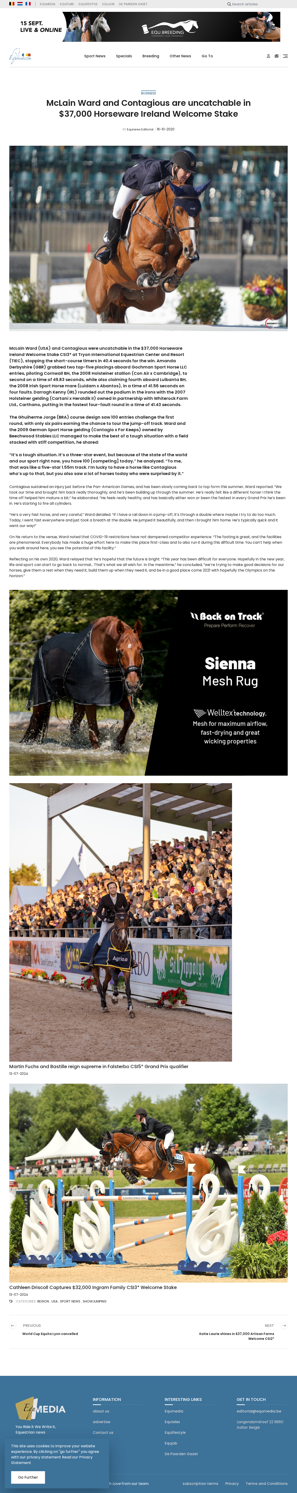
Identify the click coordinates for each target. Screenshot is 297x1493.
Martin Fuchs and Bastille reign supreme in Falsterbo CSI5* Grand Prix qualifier (98, 1066)
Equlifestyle (88, 4)
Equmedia (47, 4)
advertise (101, 1421)
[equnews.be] (11, 3)
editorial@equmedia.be (259, 1411)
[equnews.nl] (20, 3)
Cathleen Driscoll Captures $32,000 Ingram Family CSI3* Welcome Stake (93, 1287)
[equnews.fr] (28, 3)
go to (207, 56)
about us (101, 1411)
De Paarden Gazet (133, 4)
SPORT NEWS (70, 1301)
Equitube (67, 4)
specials (124, 56)
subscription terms (200, 1483)
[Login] (268, 56)
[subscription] (276, 56)
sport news (95, 56)
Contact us (103, 1432)
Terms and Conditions (267, 1483)
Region (43, 1301)
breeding (150, 56)
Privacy (232, 1483)
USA (55, 1301)
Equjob (108, 4)
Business (148, 93)
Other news (180, 56)
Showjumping (95, 1301)
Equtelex (172, 1421)
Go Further (28, 1477)
